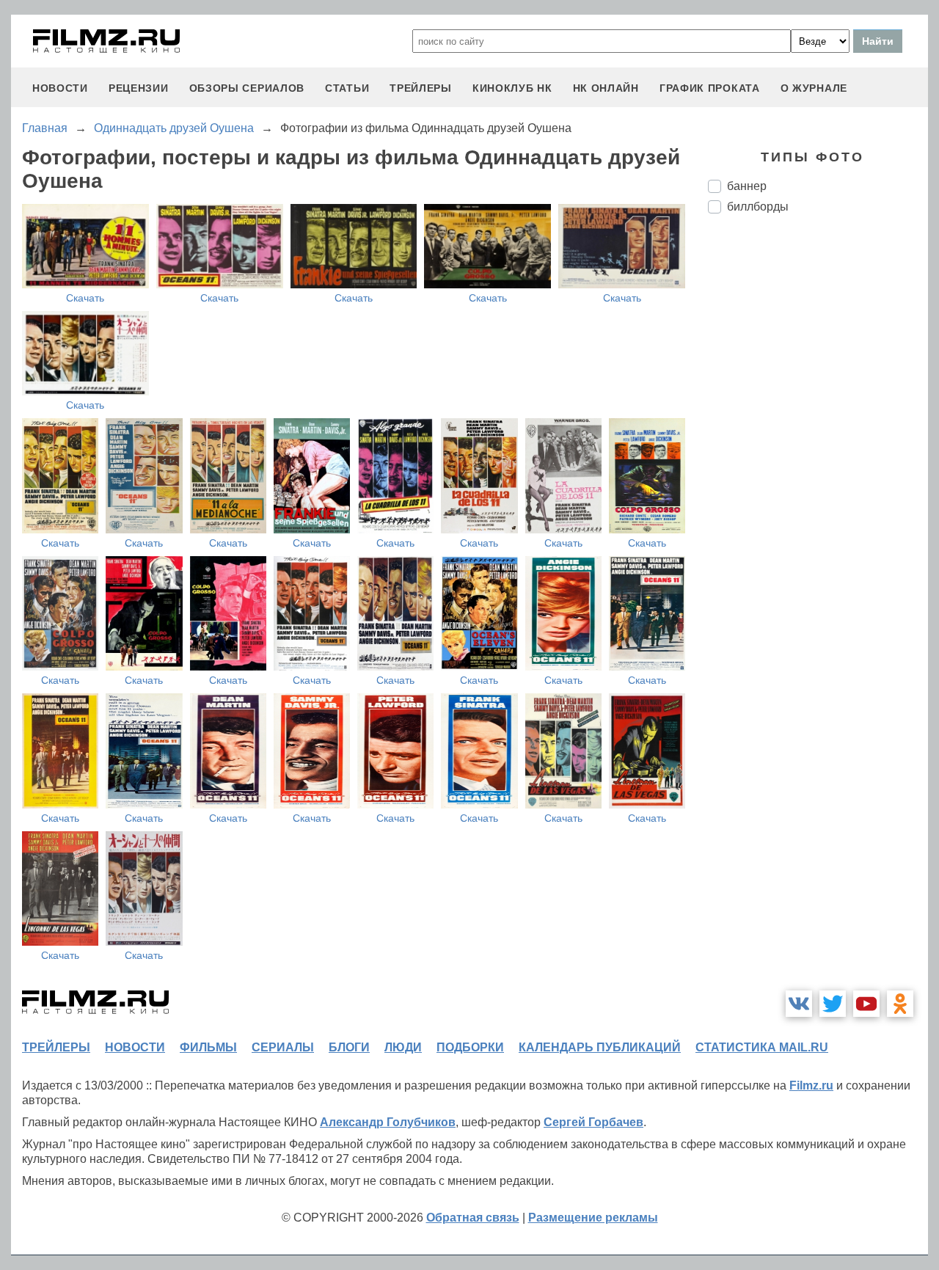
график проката (710, 88)
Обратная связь (472, 1217)
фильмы (208, 1047)
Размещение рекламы (593, 1217)
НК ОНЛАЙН (606, 88)
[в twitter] (832, 1003)
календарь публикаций (600, 1047)
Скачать (85, 298)
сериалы (283, 1047)
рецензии (139, 88)
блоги (349, 1047)
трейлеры (421, 88)
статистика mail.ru (761, 1047)
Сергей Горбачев (593, 1122)
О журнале (814, 88)
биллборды (758, 206)
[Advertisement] (818, 470)
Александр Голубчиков (388, 1122)
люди (403, 1047)
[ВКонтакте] (799, 1003)
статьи (347, 88)
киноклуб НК (512, 88)
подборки (470, 1047)
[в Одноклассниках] (900, 1003)
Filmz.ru (811, 1085)
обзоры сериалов (247, 88)
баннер (747, 186)
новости (60, 88)
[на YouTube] (866, 1003)
